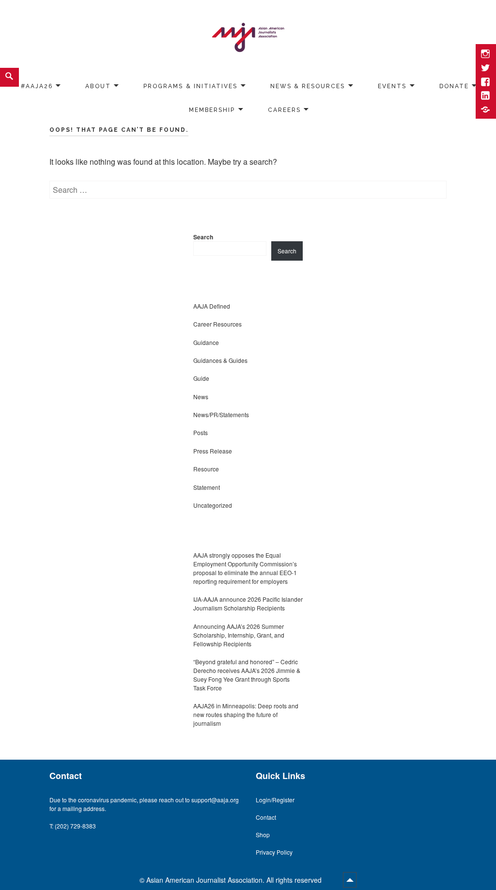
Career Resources (217, 324)
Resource (206, 469)
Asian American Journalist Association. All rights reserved (235, 880)
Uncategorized (212, 505)
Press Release (212, 451)
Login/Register (275, 800)
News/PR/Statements (221, 414)
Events (392, 85)
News (200, 396)
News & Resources (307, 85)
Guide (201, 378)
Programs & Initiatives (190, 85)
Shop (263, 834)
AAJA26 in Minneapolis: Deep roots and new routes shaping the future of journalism (245, 714)
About (97, 85)
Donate (454, 85)
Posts (200, 432)
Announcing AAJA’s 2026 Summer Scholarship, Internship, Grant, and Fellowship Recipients (238, 635)
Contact (266, 817)
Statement (206, 487)
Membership (212, 109)
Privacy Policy (274, 852)
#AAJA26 (37, 85)
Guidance (206, 342)
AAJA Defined (211, 306)
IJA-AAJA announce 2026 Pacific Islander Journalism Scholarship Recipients (248, 603)
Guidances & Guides (220, 360)
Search (203, 237)
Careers (284, 109)
